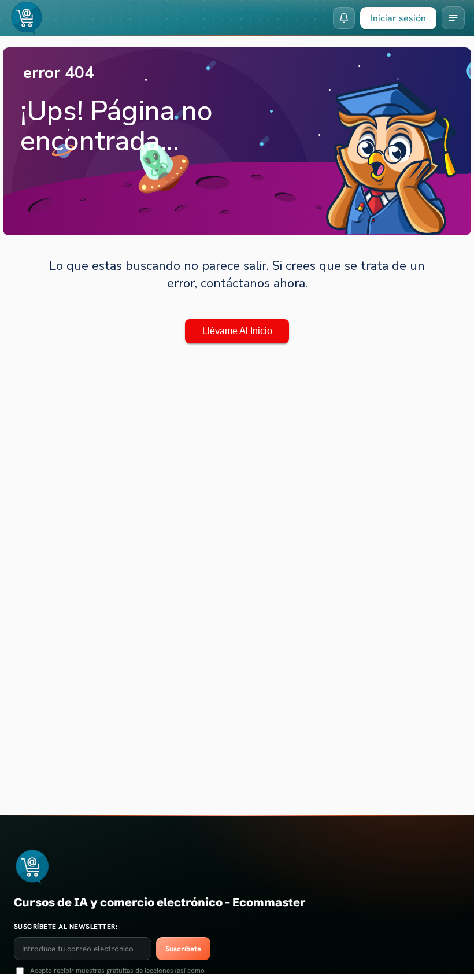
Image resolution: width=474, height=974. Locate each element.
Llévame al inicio (237, 331)
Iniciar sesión (398, 18)
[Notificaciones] (344, 18)
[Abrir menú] (453, 17)
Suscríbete (183, 949)
